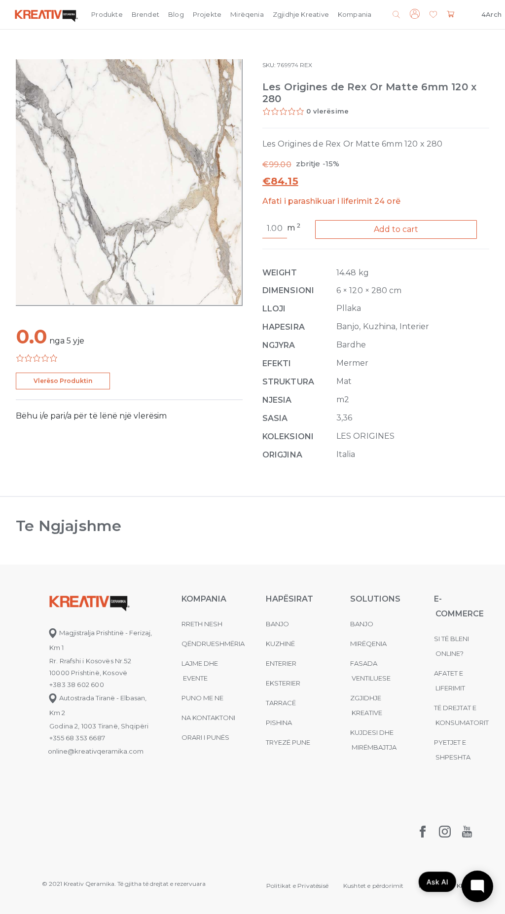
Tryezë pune (288, 742)
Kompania (354, 14)
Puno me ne (202, 698)
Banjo (277, 624)
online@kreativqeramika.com (96, 751)
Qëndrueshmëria (213, 643)
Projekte (207, 14)
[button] (433, 15)
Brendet (145, 14)
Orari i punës (205, 737)
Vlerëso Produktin (63, 380)
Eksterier (283, 683)
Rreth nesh (201, 624)
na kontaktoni (208, 718)
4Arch (491, 14)
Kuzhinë (280, 643)
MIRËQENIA (368, 643)
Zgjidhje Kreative (301, 14)
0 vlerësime (327, 111)
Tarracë (281, 703)
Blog (176, 14)
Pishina (279, 722)
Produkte (106, 14)
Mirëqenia (247, 14)
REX (306, 65)
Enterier (281, 663)
